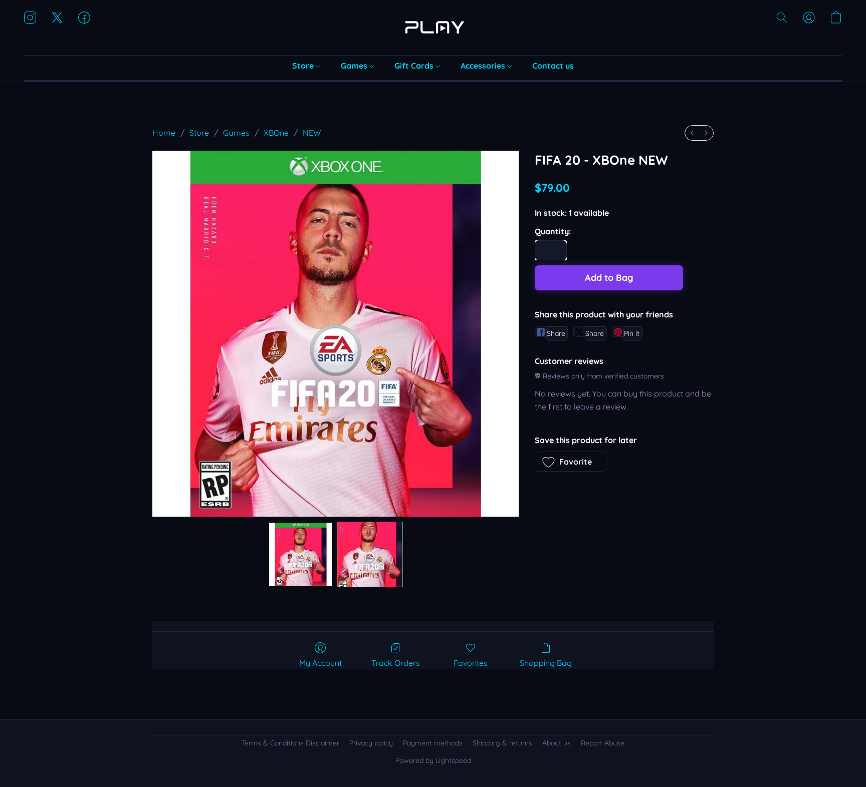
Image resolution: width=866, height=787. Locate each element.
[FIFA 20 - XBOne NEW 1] (369, 554)
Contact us (553, 66)
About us (556, 742)
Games (355, 66)
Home (163, 133)
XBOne (276, 133)
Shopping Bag (546, 663)
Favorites (471, 663)
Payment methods (433, 742)
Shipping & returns (502, 742)
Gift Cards (415, 66)
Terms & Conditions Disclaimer (290, 742)
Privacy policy (371, 742)
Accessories (484, 66)
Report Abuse (602, 742)
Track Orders (395, 663)
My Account (320, 663)
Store (304, 66)
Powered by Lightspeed (433, 760)
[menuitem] (692, 133)
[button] (433, 28)
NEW (312, 133)
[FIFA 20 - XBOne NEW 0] (300, 554)
